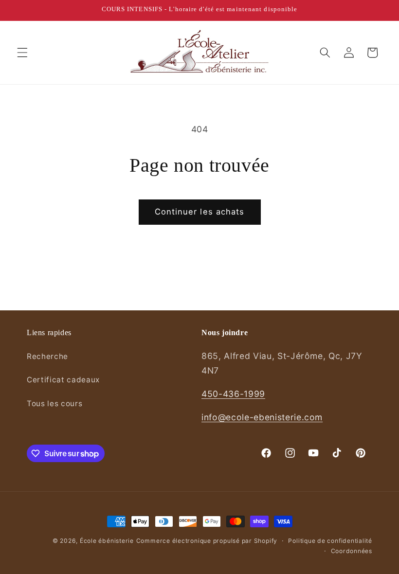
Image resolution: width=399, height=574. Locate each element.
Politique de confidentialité (330, 540)
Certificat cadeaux (63, 379)
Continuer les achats (200, 211)
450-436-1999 (233, 394)
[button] (22, 52)
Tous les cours (54, 403)
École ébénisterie (107, 540)
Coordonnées (351, 551)
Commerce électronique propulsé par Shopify (206, 540)
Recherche (47, 356)
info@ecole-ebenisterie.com (262, 417)
